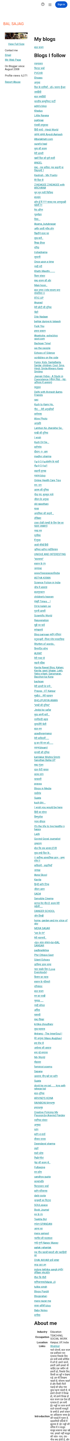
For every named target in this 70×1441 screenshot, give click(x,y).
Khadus (38, 110)
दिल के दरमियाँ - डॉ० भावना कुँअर (49, 87)
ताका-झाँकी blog (42, 1305)
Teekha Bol (40, 1219)
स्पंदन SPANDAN (43, 1223)
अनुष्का (37, 1124)
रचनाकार (38, 63)
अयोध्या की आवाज (42, 1047)
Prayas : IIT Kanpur (45, 691)
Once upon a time (44, 261)
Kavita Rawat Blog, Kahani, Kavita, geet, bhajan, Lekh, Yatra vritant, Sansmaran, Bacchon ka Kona (49, 672)
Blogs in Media (42, 788)
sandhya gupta (42, 1176)
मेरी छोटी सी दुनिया (43, 307)
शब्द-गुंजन (38, 764)
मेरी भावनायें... (40, 937)
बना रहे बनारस (41, 1052)
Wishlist (55, 1346)
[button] (43, 4)
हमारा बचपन (40, 330)
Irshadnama (40, 252)
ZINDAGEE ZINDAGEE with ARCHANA (49, 186)
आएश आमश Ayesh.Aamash (48, 134)
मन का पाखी (39, 995)
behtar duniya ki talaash (47, 321)
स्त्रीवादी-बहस (41, 719)
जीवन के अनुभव (41, 499)
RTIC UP (39, 297)
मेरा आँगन (38, 209)
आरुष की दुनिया (41, 489)
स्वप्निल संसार (40, 1120)
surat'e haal (40, 143)
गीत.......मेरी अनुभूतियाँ (44, 409)
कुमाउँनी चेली (40, 724)
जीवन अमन (39, 889)
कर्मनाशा (38, 413)
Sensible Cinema (43, 898)
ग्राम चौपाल (39, 821)
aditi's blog (40, 106)
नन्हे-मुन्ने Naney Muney (46, 1242)
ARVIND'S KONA (43, 1098)
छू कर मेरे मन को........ (43, 742)
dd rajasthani (41, 503)
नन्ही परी (38, 266)
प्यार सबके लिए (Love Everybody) (44, 971)
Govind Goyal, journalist (47, 838)
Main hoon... (40, 285)
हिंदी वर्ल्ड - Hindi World (46, 129)
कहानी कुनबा (40, 470)
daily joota (40, 1195)
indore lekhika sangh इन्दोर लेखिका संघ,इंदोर (48, 1271)
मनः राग (38, 485)
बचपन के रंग (40, 563)
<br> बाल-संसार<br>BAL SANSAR (47, 944)
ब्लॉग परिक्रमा (40, 1190)
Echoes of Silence (44, 352)
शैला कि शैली (40, 1277)
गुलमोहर (38, 214)
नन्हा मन (38, 530)
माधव (36, 508)
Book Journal (41, 1209)
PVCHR (38, 73)
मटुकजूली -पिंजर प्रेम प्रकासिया (49, 639)
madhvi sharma (42, 456)
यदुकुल (37, 387)
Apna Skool (40, 874)
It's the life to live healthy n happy (49, 828)
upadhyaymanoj (43, 733)
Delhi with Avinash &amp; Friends (48, 393)
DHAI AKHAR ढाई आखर (46, 1260)
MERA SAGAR (42, 928)
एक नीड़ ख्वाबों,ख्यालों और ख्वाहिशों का (50, 1254)
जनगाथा (38, 568)
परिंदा (36, 247)
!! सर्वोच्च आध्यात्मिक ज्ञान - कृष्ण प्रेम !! (49, 859)
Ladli (37, 834)
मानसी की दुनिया (41, 752)
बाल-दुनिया (39, 1093)
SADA (37, 893)
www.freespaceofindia (47, 573)
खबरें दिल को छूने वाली (44, 158)
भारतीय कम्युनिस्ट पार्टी (45, 101)
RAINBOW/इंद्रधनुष (44, 1102)
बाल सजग (38, 47)
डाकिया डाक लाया (42, 964)
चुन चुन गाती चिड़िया (43, 192)
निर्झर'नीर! (39, 1157)
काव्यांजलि (39, 1181)
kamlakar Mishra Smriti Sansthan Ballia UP (47, 758)
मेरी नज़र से (39, 658)
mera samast (41, 1233)
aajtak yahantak (42, 1247)
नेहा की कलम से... (42, 1162)
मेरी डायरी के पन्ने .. (43, 686)
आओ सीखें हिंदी (41, 544)
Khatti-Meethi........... (44, 271)
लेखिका (37, 518)
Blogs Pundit (41, 1291)
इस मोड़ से (39, 1043)
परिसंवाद (38, 986)
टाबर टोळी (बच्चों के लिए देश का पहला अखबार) (49, 524)
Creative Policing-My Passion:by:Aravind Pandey (49, 1114)
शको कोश (38, 1153)
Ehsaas (38, 77)
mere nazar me (42, 1300)
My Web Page (13, 59)
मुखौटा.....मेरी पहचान (43, 695)
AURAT (38, 653)
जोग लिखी (39, 915)
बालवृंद (37, 197)
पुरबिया (37, 535)
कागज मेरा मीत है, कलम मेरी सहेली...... (47, 905)
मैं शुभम (37, 540)
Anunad (38, 302)
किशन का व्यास (41, 977)
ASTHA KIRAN (42, 577)
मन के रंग (38, 1214)
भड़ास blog (39, 475)
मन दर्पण (38, 1172)
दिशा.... (37, 219)
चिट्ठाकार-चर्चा (41, 1186)
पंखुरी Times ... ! (42, 601)
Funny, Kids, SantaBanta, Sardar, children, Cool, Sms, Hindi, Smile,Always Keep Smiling (49, 367)
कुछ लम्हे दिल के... (42, 852)
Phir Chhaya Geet (44, 955)
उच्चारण (38, 843)
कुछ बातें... (38, 238)
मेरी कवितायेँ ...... (41, 738)
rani (36, 399)
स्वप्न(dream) (41, 747)
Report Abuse (13, 82)
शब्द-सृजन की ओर (42, 280)
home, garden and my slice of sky (51, 922)
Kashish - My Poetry (45, 175)
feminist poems (43, 1066)
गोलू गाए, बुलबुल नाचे (43, 494)
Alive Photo (40, 418)
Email (8, 55)
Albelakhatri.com (43, 139)
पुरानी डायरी (40, 610)
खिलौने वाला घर (41, 233)
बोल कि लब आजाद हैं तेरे (45, 848)
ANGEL (38, 162)
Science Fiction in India (47, 582)
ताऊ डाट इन (40, 1264)
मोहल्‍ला (37, 1061)
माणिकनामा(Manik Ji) (45, 1282)
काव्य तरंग (38, 774)
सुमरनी (37, 257)
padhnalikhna (41, 950)
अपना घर (38, 1228)
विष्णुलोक (38, 816)
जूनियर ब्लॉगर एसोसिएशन (46, 549)
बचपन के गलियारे (42, 981)
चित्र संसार (39, 275)
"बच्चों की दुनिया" (42, 705)
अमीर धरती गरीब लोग (44, 228)
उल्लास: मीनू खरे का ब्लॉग (46, 1076)
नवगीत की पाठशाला (43, 1238)
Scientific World (43, 615)
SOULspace (41, 1205)
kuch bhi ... (40, 802)
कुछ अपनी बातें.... (42, 714)
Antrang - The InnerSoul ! (48, 1033)
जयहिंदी (37, 91)
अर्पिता (37, 1010)
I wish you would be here (48, 807)
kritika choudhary (43, 1024)
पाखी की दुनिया (41, 432)
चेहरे (36, 312)
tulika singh (40, 1286)
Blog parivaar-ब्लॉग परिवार (47, 634)
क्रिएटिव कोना (41, 648)
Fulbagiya (39, 1167)
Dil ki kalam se (42, 606)
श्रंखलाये (38, 629)
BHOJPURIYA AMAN (46, 700)
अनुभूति (37, 423)
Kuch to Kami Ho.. (44, 404)
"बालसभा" (38, 558)
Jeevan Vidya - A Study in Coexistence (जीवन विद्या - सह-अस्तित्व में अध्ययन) (50, 379)
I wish (37, 437)
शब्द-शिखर (39, 1019)
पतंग (36, 1129)
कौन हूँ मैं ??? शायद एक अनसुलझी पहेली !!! (50, 203)
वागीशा (37, 1315)
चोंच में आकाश (40, 587)
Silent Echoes (42, 959)
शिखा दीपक (39, 242)
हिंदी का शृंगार (40, 812)
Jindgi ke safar (42, 709)
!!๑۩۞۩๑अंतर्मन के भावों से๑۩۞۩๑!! (46, 463)
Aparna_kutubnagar (45, 223)
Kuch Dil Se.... (41, 442)
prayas (38, 783)
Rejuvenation (41, 620)
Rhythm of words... (44, 643)
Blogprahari (40, 1296)
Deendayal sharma (44, 1143)
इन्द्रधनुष (38, 1107)
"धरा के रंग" (39, 933)
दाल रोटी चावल (41, 769)
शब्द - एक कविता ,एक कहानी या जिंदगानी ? (48, 169)
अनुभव (37, 82)
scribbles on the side (46, 357)
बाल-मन (38, 728)
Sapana (38, 1071)
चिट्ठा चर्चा (39, 68)
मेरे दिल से (38, 180)
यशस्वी (37, 1014)
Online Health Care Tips (47, 480)
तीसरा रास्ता (40, 1138)
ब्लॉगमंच (38, 446)
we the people (42, 348)
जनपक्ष (37, 870)
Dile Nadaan (41, 316)
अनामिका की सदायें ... (44, 513)
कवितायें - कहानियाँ (43, 865)
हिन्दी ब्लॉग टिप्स (41, 884)
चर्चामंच (37, 793)
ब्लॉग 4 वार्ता (39, 1134)
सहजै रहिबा (39, 662)
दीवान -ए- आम (41, 451)
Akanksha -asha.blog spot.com (46, 337)
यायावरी (38, 779)
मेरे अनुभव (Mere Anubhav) (48, 1038)
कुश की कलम (40, 148)
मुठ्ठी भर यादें (39, 625)
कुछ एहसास (39, 1028)
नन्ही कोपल (39, 1005)
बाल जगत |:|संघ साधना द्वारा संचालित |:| (47, 291)
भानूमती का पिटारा (42, 1200)
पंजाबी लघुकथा (41, 124)
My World (39, 1057)
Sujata (37, 797)
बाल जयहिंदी (40, 96)
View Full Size (16, 44)
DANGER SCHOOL (44, 911)
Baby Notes (41, 1310)
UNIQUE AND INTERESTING (50, 554)
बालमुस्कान (39, 592)
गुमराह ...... (38, 1000)
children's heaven (44, 596)
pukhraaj (38, 120)
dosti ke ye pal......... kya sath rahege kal (49, 1087)
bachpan (39, 681)
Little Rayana (41, 115)
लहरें (36, 1148)
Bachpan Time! (42, 343)
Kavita (37, 879)
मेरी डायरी (38, 153)
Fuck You (39, 326)
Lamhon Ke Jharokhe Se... (48, 428)
